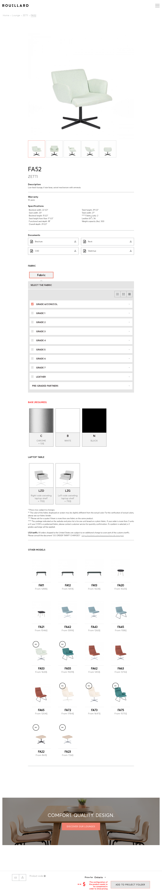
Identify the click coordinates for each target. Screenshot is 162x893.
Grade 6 (41, 358)
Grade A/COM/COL (47, 304)
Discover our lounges (81, 826)
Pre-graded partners (45, 385)
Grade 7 (41, 367)
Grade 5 (41, 349)
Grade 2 (41, 322)
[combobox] (105, 877)
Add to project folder (130, 884)
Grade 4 (41, 340)
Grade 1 (40, 313)
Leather (41, 376)
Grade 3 (41, 331)
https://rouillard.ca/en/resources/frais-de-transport (103, 535)
